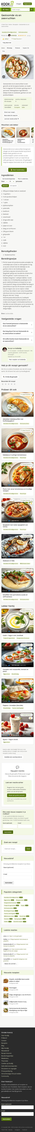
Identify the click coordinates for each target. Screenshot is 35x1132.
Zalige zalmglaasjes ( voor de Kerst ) (20, 995)
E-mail (19, 823)
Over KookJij (5, 1035)
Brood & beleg (15, 674)
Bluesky (10, 1129)
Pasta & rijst (23, 457)
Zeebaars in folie (8, 561)
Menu (7, 9)
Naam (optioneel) (7, 823)
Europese (17, 107)
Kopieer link (26, 48)
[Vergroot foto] (3, 76)
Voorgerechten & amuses (23, 638)
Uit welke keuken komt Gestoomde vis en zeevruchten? (16, 340)
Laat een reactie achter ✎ (11, 119)
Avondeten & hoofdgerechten (9, 32)
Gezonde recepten (20, 921)
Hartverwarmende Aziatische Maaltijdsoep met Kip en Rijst (18, 1009)
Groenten (8, 919)
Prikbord (4, 1038)
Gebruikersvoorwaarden (9, 1066)
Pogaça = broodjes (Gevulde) (13, 705)
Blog (2, 1046)
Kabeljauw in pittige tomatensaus (14, 455)
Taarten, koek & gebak (17, 708)
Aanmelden (8, 832)
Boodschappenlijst (7, 1056)
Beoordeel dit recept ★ (10, 115)
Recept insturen (6, 1053)
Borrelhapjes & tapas (10, 911)
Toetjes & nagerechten (9, 638)
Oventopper (13, 988)
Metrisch (5, 185)
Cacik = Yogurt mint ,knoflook (13, 635)
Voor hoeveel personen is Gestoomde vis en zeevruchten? (15, 325)
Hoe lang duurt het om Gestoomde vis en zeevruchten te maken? (15, 332)
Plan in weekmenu (23, 179)
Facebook (24, 1129)
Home (10, 24)
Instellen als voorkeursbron (13, 757)
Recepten (15, 24)
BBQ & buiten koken (25, 563)
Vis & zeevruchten (23, 32)
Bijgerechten (6, 674)
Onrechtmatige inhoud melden (11, 1074)
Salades (7, 921)
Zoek (28, 849)
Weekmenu (5, 1058)
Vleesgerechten (21, 900)
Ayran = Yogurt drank (10, 739)
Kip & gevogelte (20, 919)
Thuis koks (4, 1061)
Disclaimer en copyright (9, 1069)
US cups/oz (13, 185)
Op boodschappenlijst (8, 179)
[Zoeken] (32, 9)
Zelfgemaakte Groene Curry (17, 1002)
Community (5, 1076)
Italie (23, 107)
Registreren (27, 4)
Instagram (17, 1129)
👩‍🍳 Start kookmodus (17, 170)
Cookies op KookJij (7, 1063)
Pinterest (17, 48)
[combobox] (20, 9)
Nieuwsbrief (5, 1051)
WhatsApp (9, 48)
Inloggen (18, 4)
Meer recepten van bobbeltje (17, 359)
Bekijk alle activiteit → (11, 963)
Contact (3, 1040)
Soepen (24, 905)
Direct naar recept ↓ (10, 112)
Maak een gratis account (16, 795)
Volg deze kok (7, 42)
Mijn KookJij (5, 1048)
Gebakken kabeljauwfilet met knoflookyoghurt (13, 420)
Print (3, 51)
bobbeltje (18, 348)
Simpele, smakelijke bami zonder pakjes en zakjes (19, 980)
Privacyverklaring (6, 1071)
